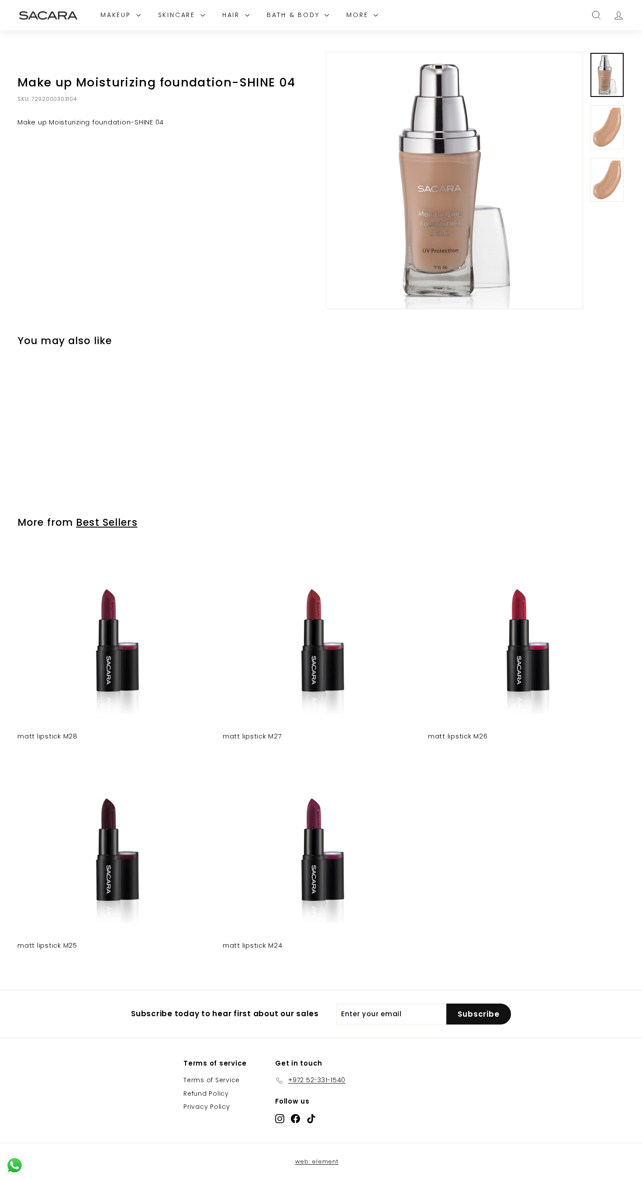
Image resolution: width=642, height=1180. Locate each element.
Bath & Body (295, 14)
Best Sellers (106, 522)
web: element (316, 1161)
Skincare (178, 14)
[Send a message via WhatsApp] (14, 1165)
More (358, 14)
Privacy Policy (206, 1106)
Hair (232, 14)
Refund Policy (206, 1093)
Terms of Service (211, 1080)
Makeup (117, 14)
